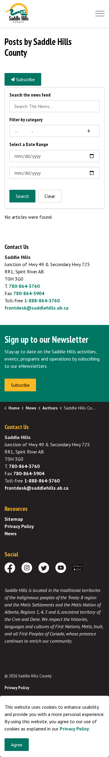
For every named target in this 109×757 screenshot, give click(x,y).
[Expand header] (100, 13)
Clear (50, 196)
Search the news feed (30, 95)
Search (22, 196)
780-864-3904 (28, 293)
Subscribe (25, 79)
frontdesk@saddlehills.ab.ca (36, 308)
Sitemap (14, 519)
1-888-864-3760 (42, 300)
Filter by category (25, 119)
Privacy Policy (19, 526)
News (11, 533)
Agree (16, 745)
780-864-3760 (24, 286)
